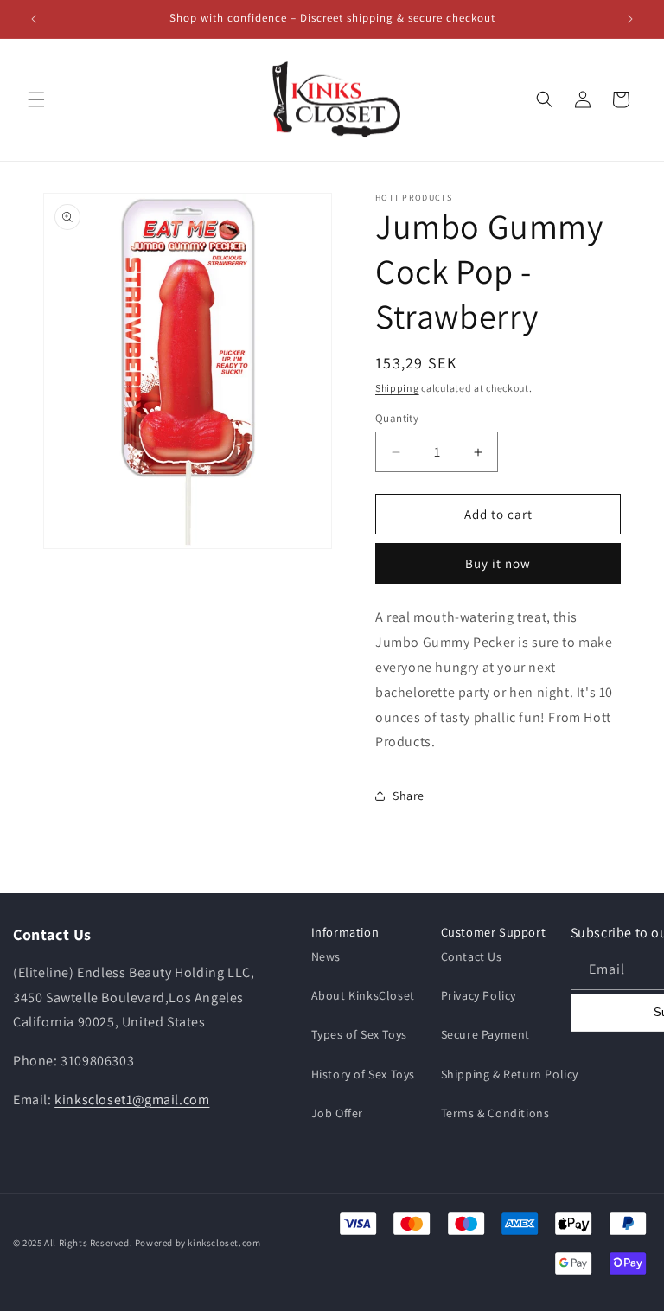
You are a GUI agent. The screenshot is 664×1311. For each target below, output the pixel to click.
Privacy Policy (478, 995)
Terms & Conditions (495, 1113)
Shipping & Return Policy (509, 1074)
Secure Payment (485, 1034)
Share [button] (409, 795)
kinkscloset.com (224, 1243)
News (326, 956)
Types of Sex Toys (359, 1034)
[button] (36, 99)
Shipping (397, 387)
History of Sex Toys (363, 1074)
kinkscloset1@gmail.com (131, 1099)
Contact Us (471, 956)
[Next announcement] (630, 19)
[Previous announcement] (34, 19)
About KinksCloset (363, 995)
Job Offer (337, 1113)
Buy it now (498, 563)
